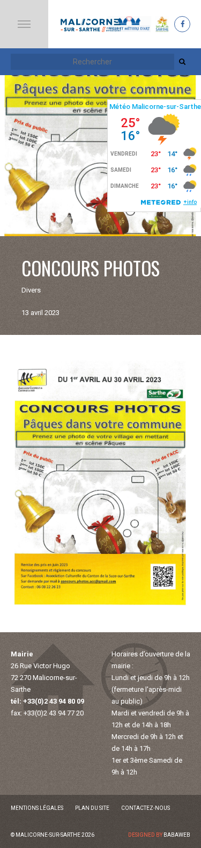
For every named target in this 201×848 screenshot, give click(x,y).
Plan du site (92, 808)
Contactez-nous (145, 808)
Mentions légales (37, 808)
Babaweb (176, 835)
